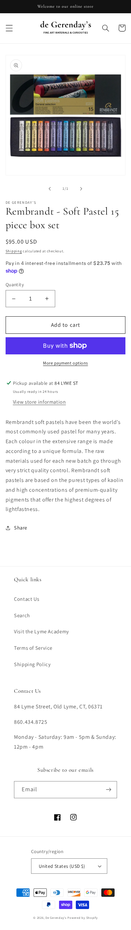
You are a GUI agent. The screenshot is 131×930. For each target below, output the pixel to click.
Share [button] (20, 527)
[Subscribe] (109, 789)
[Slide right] (81, 188)
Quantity (15, 284)
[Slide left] (49, 188)
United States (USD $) (62, 866)
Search (22, 615)
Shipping (14, 250)
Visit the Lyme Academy (41, 631)
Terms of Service (33, 647)
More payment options (65, 363)
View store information (39, 401)
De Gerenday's (56, 918)
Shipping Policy (32, 664)
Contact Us (26, 599)
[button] (9, 28)
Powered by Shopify (82, 918)
